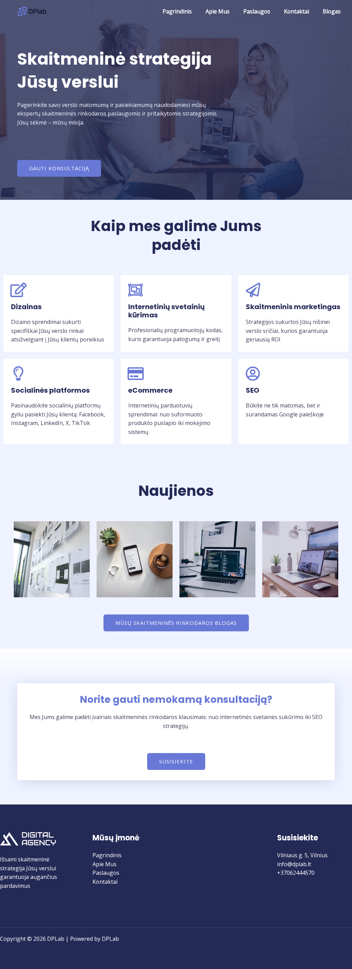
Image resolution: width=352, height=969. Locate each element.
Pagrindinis (177, 11)
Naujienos (176, 491)
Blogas (332, 11)
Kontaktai (296, 11)
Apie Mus (218, 11)
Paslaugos (256, 11)
